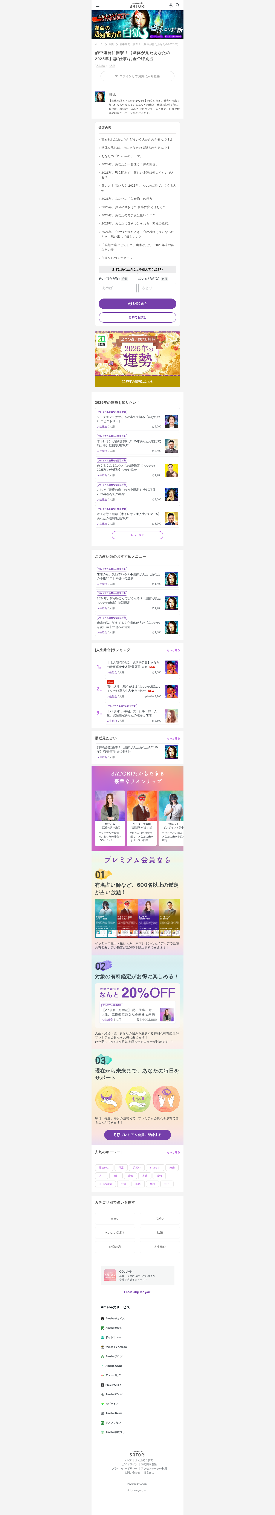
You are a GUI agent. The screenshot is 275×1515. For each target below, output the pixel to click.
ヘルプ (127, 1460)
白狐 (111, 44)
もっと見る (138, 535)
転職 (138, 1183)
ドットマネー (113, 1337)
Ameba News (113, 1413)
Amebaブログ (113, 1356)
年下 (167, 1183)
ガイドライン (130, 1464)
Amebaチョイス (115, 1318)
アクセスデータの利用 (154, 1468)
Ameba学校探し (115, 1432)
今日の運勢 (105, 1183)
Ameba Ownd (113, 1365)
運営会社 (149, 1472)
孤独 (159, 1175)
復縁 (144, 1175)
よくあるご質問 (144, 1460)
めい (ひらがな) (148, 278)
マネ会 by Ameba (116, 1346)
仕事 (123, 1183)
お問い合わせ (132, 1472)
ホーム (99, 44)
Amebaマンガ (113, 1394)
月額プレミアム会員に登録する (137, 1135)
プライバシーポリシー (125, 1468)
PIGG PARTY (113, 1384)
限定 (121, 1167)
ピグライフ (111, 1403)
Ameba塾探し (113, 1327)
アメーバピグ (113, 1375)
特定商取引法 (149, 1464)
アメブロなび (113, 1422)
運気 (130, 1175)
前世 (116, 1175)
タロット (155, 1167)
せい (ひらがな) (109, 278)
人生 (101, 1175)
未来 (172, 1167)
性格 (152, 1183)
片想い (137, 1167)
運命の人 (104, 1167)
